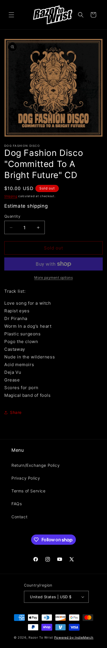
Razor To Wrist (41, 637)
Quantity (12, 216)
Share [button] (16, 412)
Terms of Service (28, 490)
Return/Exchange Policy (35, 465)
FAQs (16, 503)
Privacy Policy (25, 478)
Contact (19, 516)
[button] (11, 15)
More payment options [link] (53, 277)
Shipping (10, 196)
